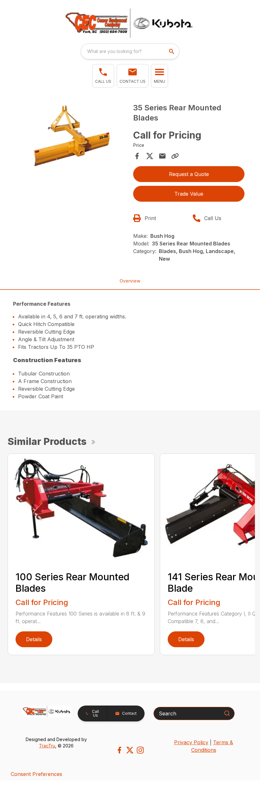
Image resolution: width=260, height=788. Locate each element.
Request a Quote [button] (189, 174)
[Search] (227, 713)
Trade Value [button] (188, 194)
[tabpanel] (71, 137)
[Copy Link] (175, 156)
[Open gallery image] (71, 136)
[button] (103, 76)
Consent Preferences (36, 774)
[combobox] (130, 51)
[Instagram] (140, 750)
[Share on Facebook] (137, 156)
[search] (172, 51)
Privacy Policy (191, 742)
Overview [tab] (130, 280)
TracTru (47, 745)
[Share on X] (149, 156)
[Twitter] (130, 750)
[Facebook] (119, 750)
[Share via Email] (162, 156)
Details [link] (34, 639)
